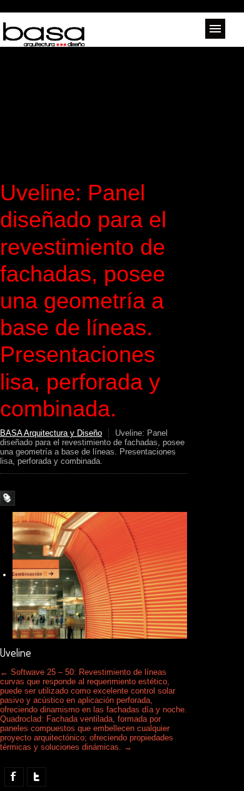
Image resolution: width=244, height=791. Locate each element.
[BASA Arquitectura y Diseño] (44, 42)
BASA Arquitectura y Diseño (51, 433)
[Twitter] (36, 777)
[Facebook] (14, 777)
